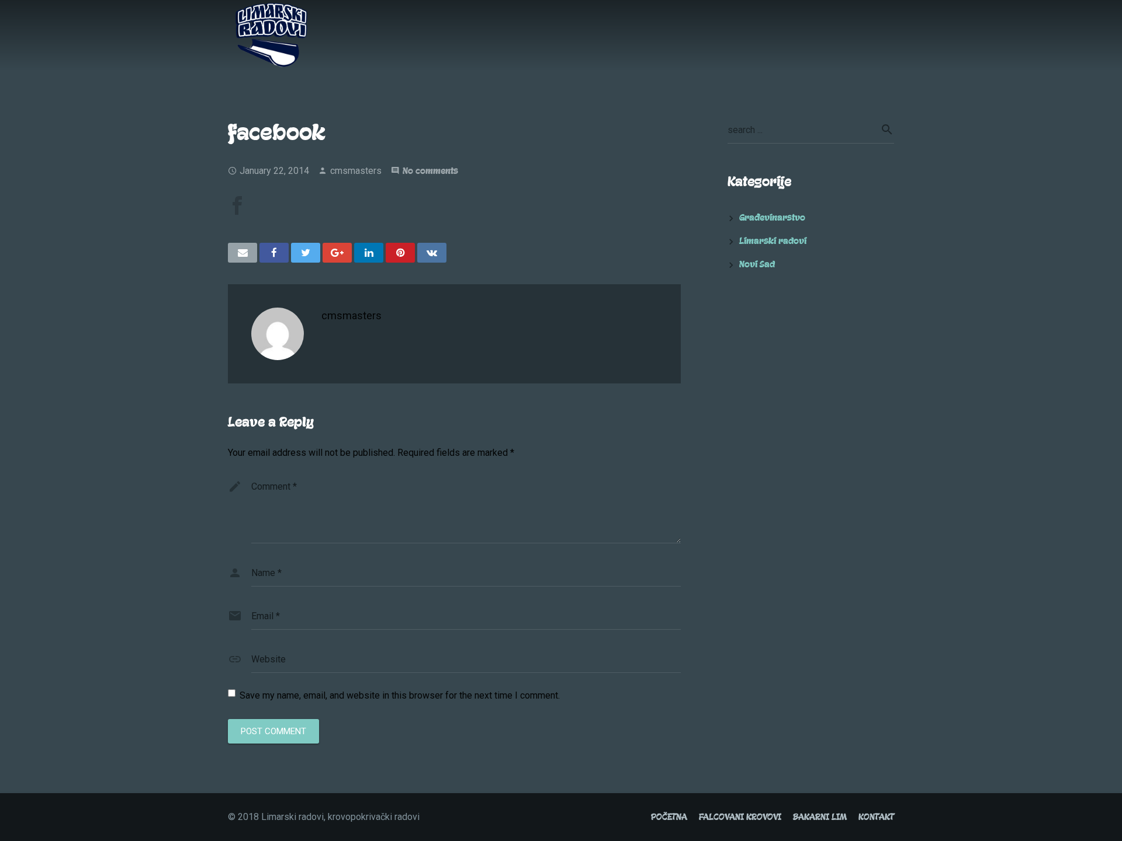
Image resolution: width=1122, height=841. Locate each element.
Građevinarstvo (772, 218)
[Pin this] (400, 253)
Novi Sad (757, 264)
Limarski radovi (772, 241)
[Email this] (242, 253)
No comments (430, 171)
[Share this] (274, 253)
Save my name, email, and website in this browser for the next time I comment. (400, 695)
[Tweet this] (305, 253)
